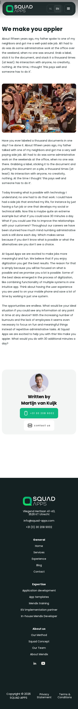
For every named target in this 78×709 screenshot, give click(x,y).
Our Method (39, 635)
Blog (39, 565)
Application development (39, 590)
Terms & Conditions (65, 696)
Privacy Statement (44, 696)
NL (50, 9)
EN (57, 9)
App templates (39, 596)
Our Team (39, 647)
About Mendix (39, 654)
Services (39, 552)
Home (39, 545)
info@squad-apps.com (39, 520)
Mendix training (39, 603)
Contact (39, 571)
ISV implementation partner (39, 609)
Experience (39, 558)
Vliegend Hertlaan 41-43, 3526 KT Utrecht (39, 513)
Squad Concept (39, 641)
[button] (68, 8)
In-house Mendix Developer (39, 616)
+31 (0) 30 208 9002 (39, 527)
